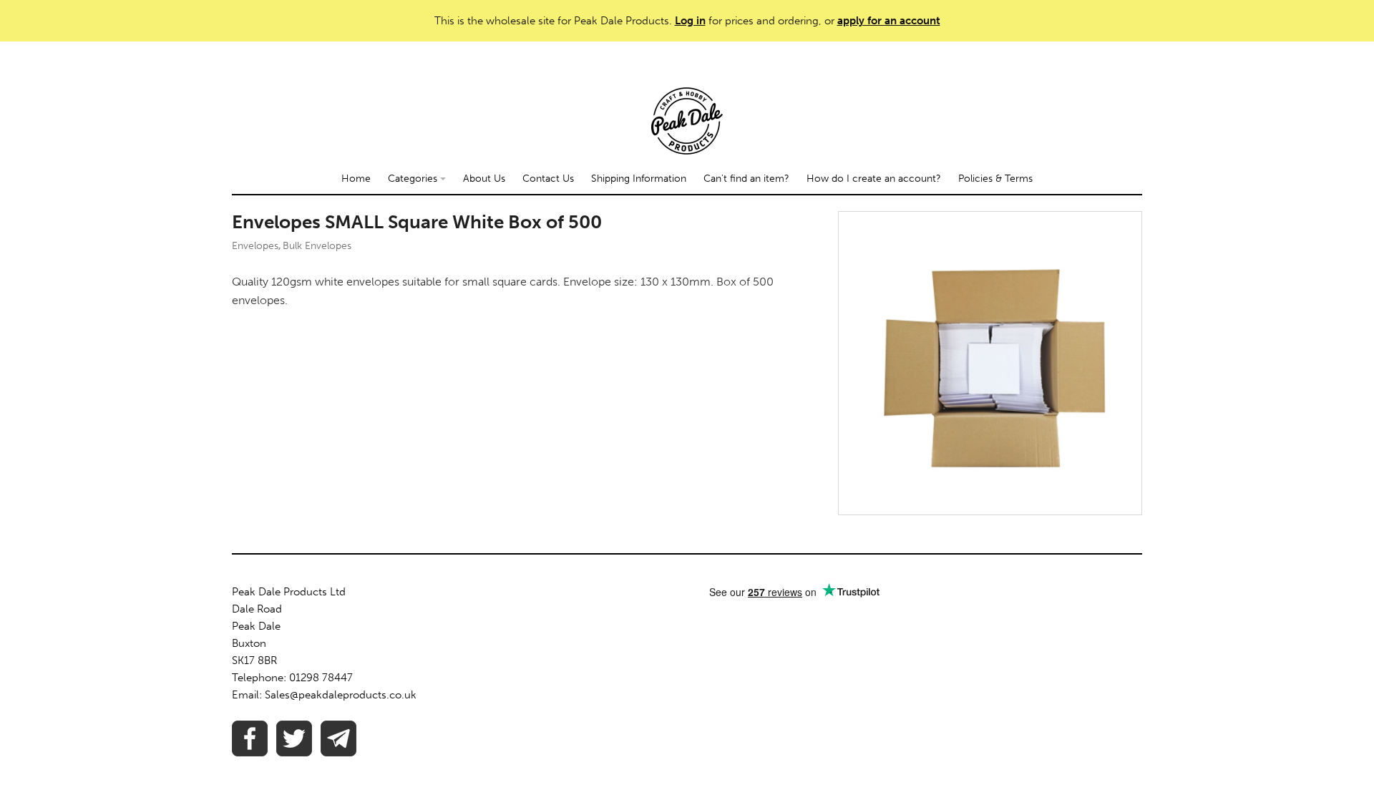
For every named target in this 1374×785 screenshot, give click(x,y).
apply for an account (888, 20)
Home (356, 178)
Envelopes (255, 246)
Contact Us (548, 178)
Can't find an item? (746, 178)
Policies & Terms (995, 178)
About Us (484, 178)
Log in (690, 20)
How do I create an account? (874, 178)
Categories (414, 178)
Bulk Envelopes (317, 246)
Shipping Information (638, 178)
